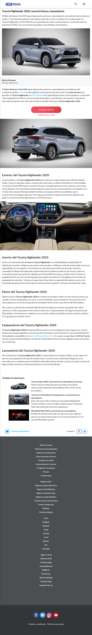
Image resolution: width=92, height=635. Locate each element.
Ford (46, 537)
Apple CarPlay (34, 336)
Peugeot (46, 522)
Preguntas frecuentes (46, 468)
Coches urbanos (46, 512)
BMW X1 (46, 570)
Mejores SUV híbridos (46, 489)
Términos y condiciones (37, 624)
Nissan (46, 541)
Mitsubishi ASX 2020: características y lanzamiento (53, 411)
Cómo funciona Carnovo (46, 456)
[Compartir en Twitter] (84, 431)
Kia (46, 545)
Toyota (23, 92)
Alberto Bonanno (9, 80)
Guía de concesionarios (46, 453)
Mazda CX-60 (46, 558)
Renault (46, 526)
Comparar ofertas (46, 109)
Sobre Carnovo (46, 445)
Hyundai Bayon (46, 566)
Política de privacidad (55, 624)
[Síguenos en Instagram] (49, 617)
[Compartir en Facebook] (79, 431)
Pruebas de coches (46, 460)
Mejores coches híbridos (46, 497)
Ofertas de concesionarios (46, 449)
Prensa (46, 472)
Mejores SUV (46, 482)
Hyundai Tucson (46, 585)
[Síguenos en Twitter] (36, 617)
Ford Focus (46, 574)
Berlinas (46, 508)
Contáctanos (46, 475)
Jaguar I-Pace (46, 555)
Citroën (46, 533)
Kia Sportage (46, 581)
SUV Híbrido (37, 95)
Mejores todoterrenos (46, 493)
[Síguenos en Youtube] (56, 617)
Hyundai (46, 549)
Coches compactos (46, 504)
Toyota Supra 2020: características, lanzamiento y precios (56, 382)
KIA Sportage (46, 562)
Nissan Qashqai (46, 577)
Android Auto (48, 336)
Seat (46, 518)
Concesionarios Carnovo (46, 464)
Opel (46, 529)
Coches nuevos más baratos (46, 501)
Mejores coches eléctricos (46, 485)
